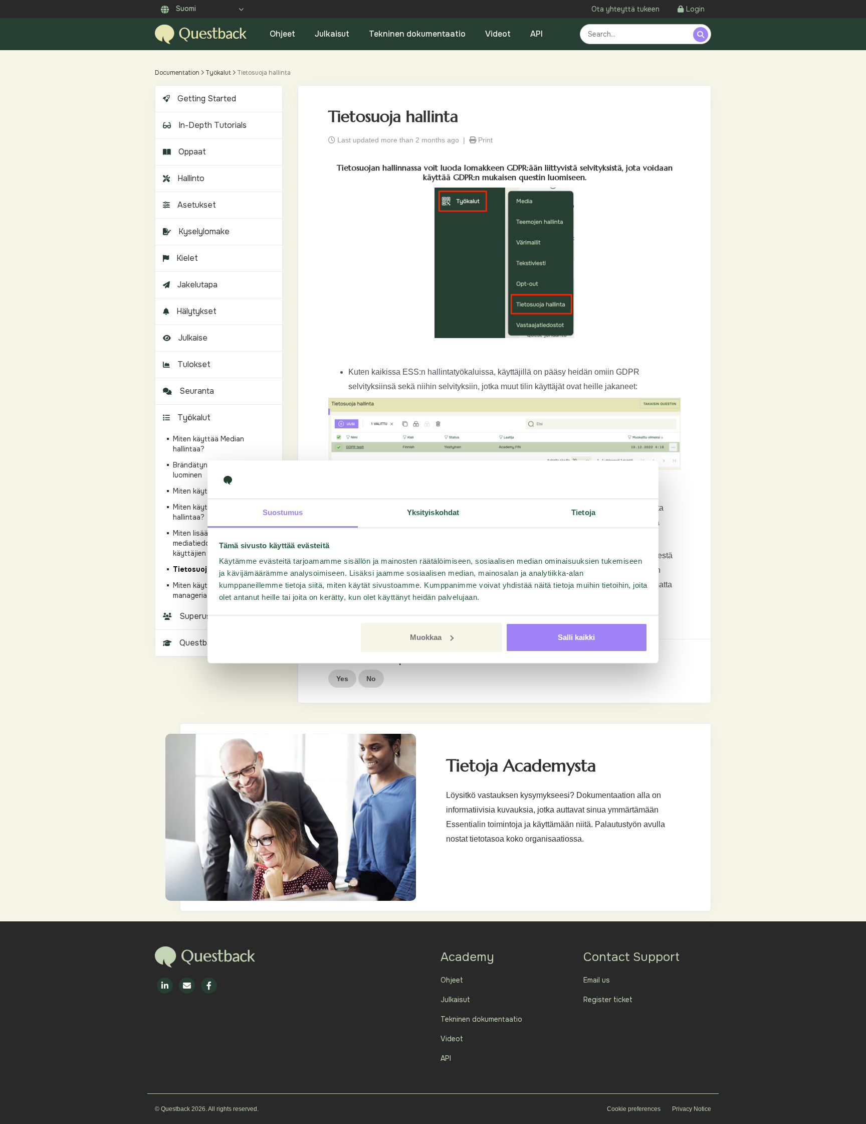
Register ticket (607, 999)
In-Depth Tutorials (212, 125)
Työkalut (218, 73)
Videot (498, 34)
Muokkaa (426, 637)
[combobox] (638, 34)
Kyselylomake (204, 231)
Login (695, 9)
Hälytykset (196, 311)
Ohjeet (282, 34)
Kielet (187, 258)
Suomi (185, 8)
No (371, 679)
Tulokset (193, 364)
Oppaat (192, 151)
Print (484, 140)
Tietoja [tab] (583, 512)
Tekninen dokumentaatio (417, 34)
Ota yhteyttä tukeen (625, 9)
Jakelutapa (197, 284)
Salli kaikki (576, 637)
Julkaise (192, 338)
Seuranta (196, 391)
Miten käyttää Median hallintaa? (208, 443)
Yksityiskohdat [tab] (433, 512)
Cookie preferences (634, 1108)
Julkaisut (332, 34)
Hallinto (190, 178)
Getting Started (206, 98)
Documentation (177, 73)
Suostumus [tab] (283, 512)
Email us (596, 980)
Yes (342, 679)
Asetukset (196, 205)
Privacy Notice (691, 1108)
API (536, 34)
